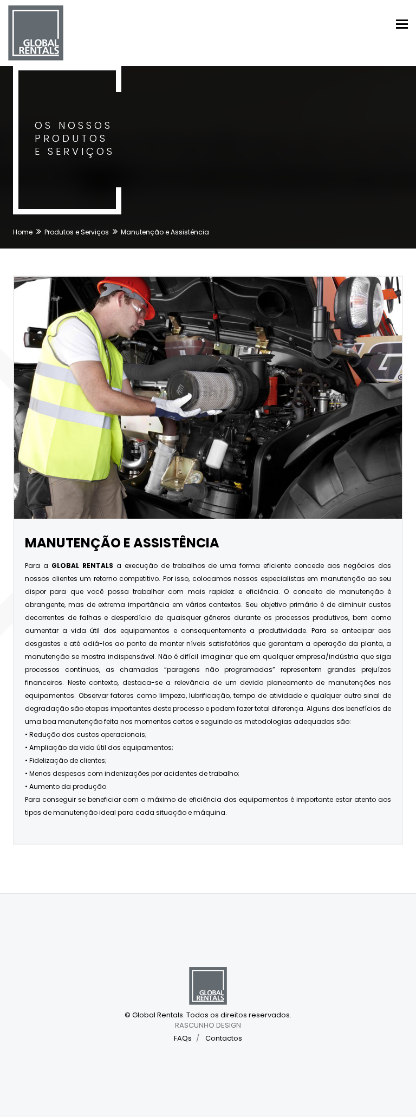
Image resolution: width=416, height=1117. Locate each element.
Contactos (223, 1038)
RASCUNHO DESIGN (208, 1025)
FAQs (183, 1038)
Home (22, 232)
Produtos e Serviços (76, 232)
